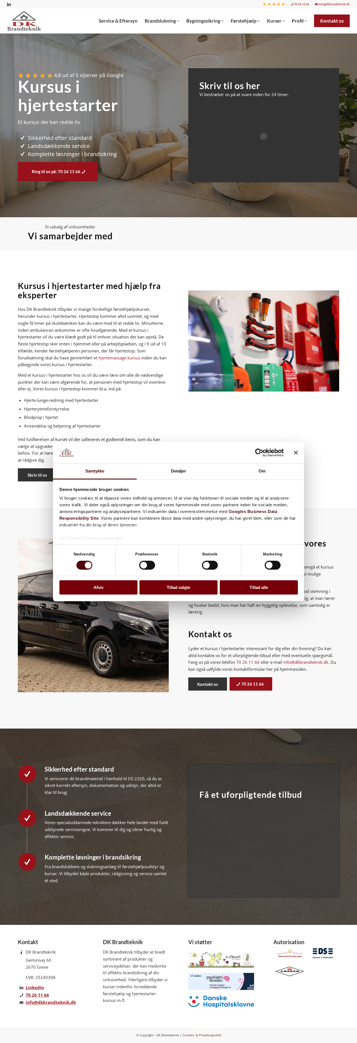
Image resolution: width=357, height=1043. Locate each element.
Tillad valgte (178, 587)
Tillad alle (259, 587)
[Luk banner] (296, 453)
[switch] (147, 565)
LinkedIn (35, 987)
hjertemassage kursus (119, 358)
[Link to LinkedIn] (9, 4)
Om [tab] (262, 471)
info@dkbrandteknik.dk (334, 4)
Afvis (98, 587)
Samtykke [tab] (95, 471)
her (119, 538)
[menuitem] (274, 4)
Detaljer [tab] (178, 471)
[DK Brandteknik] (25, 21)
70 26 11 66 (301, 4)
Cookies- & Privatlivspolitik (201, 1035)
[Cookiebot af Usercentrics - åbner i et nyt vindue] (259, 452)
